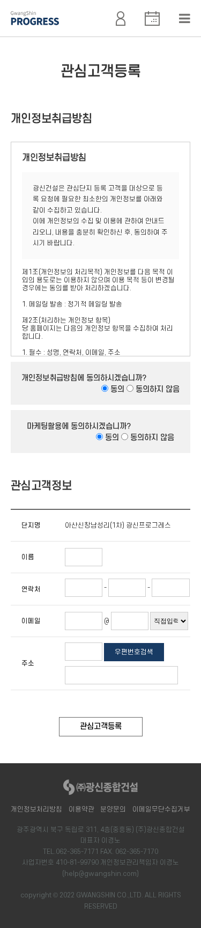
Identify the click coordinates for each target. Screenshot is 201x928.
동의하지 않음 (158, 389)
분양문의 (113, 809)
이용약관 (81, 809)
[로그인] (120, 15)
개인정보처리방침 (36, 809)
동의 (117, 389)
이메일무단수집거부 (161, 809)
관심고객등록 (101, 726)
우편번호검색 (134, 652)
